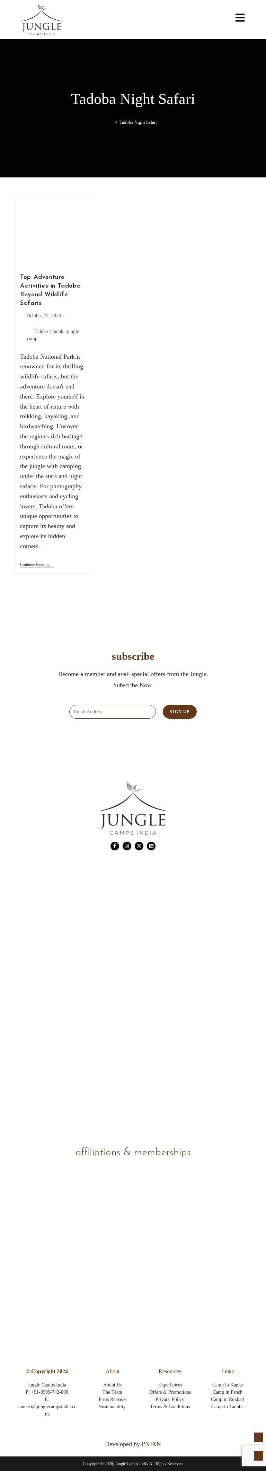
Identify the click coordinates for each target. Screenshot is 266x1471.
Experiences (170, 1384)
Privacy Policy (170, 1399)
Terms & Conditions (170, 1406)
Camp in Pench (227, 1392)
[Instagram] (127, 846)
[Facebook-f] (114, 846)
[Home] (111, 122)
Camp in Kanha (227, 1384)
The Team (112, 1392)
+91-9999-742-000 (49, 1392)
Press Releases (112, 1399)
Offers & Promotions (170, 1392)
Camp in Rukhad (227, 1399)
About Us (112, 1384)
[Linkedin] (151, 846)
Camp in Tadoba (227, 1406)
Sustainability (112, 1406)
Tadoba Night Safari (138, 122)
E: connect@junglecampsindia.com (47, 1407)
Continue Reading (37, 564)
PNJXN (151, 1444)
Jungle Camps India (47, 1384)
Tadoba (41, 331)
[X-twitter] (139, 846)
